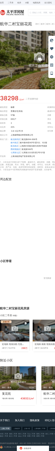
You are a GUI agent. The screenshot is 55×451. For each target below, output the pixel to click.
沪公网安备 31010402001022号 (15, 447)
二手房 (10, 2)
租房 (19, 2)
